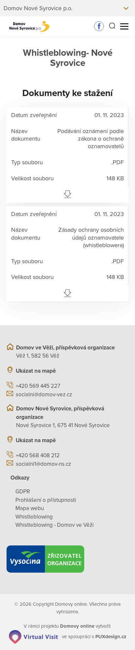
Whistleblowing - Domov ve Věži (54, 525)
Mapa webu (29, 508)
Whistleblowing (34, 516)
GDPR (22, 491)
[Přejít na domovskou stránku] (29, 26)
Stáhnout (67, 194)
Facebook (99, 26)
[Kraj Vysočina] (67, 559)
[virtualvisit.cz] (33, 637)
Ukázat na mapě (36, 370)
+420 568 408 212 (38, 455)
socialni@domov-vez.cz (44, 394)
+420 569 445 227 (38, 386)
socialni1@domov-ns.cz (43, 464)
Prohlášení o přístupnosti (45, 500)
